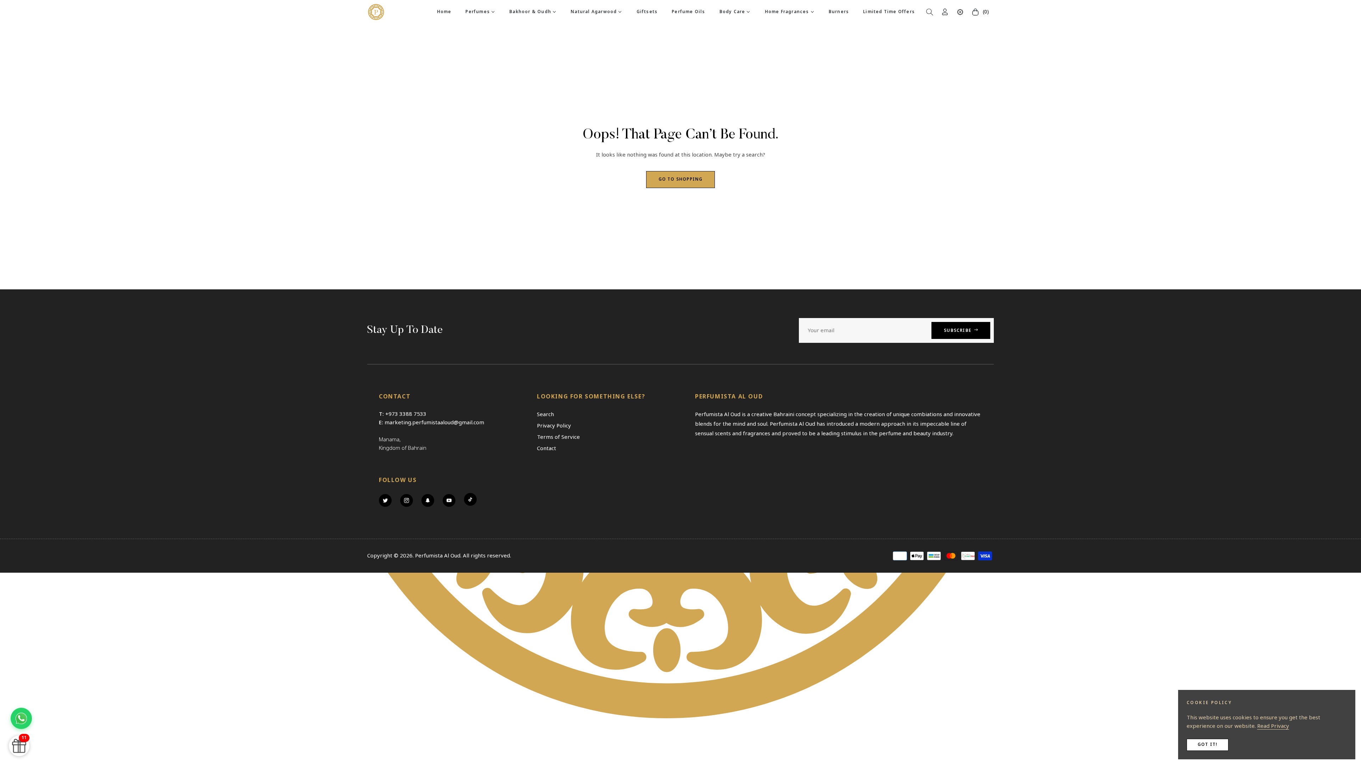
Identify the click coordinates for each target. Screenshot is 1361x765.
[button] (929, 12)
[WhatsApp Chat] (21, 716)
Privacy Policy (554, 425)
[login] (944, 12)
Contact (546, 448)
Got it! (1207, 744)
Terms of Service (558, 437)
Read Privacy (1273, 726)
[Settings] (960, 12)
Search (545, 414)
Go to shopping (681, 179)
